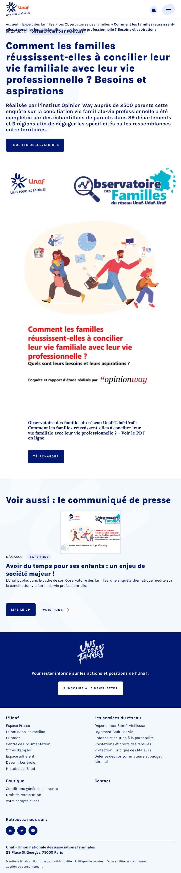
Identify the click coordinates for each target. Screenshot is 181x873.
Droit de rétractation (23, 794)
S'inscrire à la (90, 688)
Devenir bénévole (20, 762)
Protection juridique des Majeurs (123, 750)
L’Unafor (13, 738)
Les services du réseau (118, 717)
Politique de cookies (89, 861)
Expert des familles (38, 24)
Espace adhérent (20, 756)
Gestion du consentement (24, 866)
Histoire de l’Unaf (20, 768)
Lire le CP (20, 609)
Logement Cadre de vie (114, 731)
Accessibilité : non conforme (127, 861)
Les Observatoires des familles (84, 24)
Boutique (15, 781)
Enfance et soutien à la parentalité (124, 738)
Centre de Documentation (28, 744)
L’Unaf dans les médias (25, 731)
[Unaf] (18, 9)
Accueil (12, 24)
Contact (102, 781)
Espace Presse (18, 725)
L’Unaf (12, 717)
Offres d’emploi (18, 750)
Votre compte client (22, 801)
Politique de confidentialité (52, 861)
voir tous (53, 610)
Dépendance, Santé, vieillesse (120, 725)
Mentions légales (18, 861)
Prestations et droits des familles (123, 744)
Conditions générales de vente (32, 788)
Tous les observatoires (35, 145)
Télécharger (46, 456)
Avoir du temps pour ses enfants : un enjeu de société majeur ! (75, 569)
